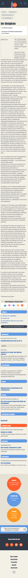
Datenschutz (14, 559)
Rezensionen (12, 12)
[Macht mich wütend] (22, 305)
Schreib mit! (5, 318)
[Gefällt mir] (5, 305)
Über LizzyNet (14, 557)
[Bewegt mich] (9, 305)
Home (3, 12)
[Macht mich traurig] (13, 305)
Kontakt (14, 565)
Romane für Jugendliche (9, 316)
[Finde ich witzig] (17, 305)
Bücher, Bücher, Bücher (7, 15)
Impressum (14, 568)
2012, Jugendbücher (6, 18)
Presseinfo (14, 562)
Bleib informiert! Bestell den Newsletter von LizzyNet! (11, 529)
